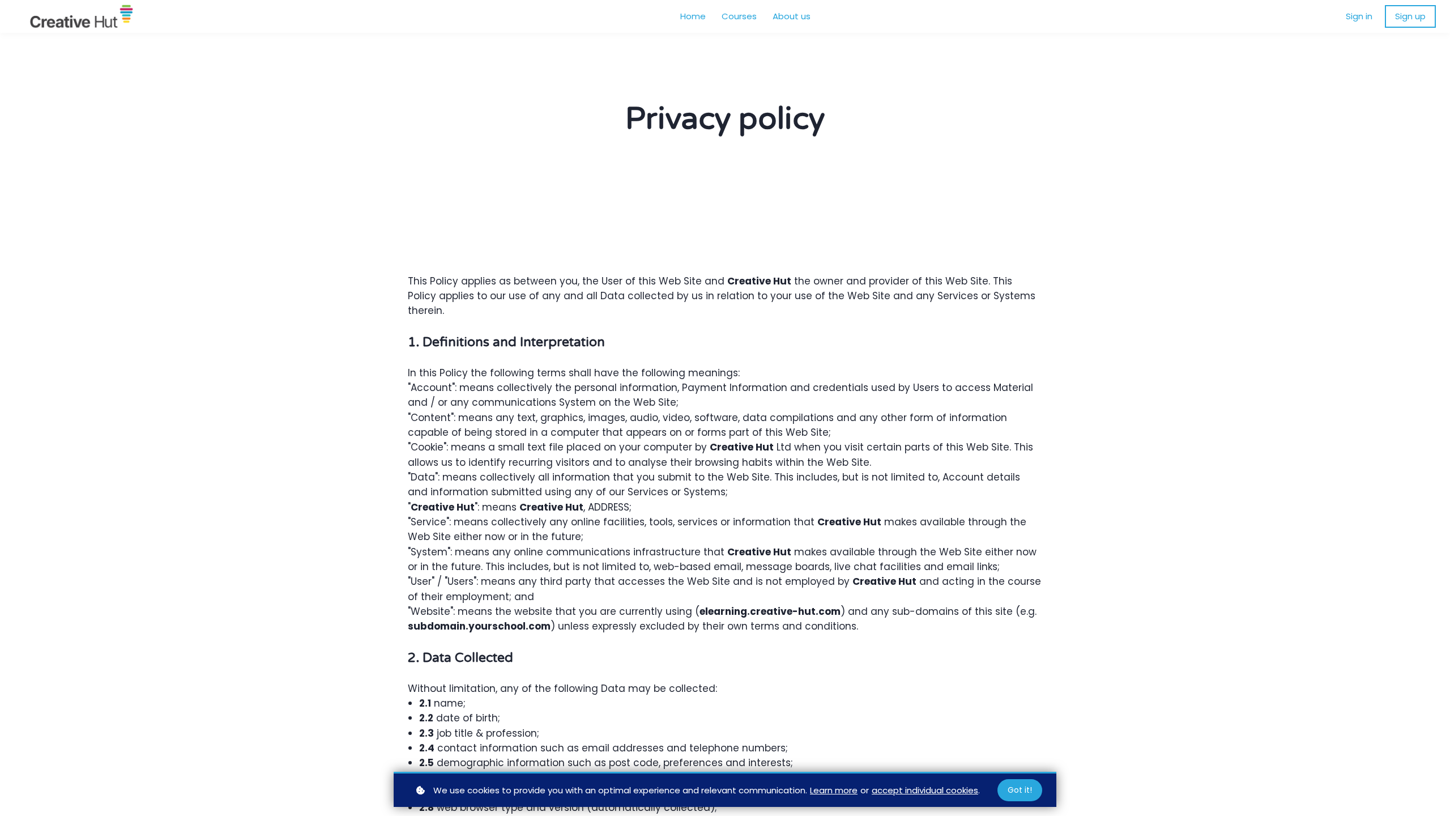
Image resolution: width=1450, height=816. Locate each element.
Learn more (834, 790)
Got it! (1020, 790)
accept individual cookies (925, 790)
